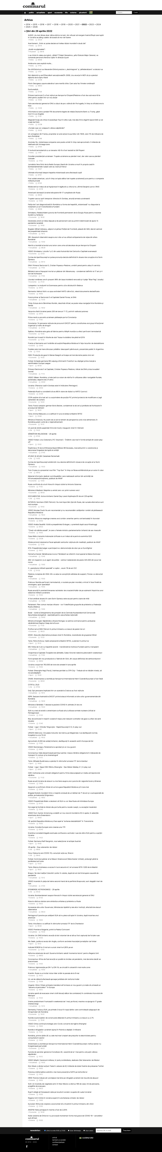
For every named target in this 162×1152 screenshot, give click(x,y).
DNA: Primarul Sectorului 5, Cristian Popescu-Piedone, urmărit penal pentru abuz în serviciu (64, 265)
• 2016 (40, 24)
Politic (31, 13)
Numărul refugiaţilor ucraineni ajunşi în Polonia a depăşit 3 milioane (54, 1030)
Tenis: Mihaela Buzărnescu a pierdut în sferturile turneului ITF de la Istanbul (57, 761)
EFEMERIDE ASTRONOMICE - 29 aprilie (43, 889)
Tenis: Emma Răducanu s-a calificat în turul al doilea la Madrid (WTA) (55, 414)
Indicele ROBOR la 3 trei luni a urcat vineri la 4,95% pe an (50, 947)
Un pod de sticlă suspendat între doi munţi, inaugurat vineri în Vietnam (56, 428)
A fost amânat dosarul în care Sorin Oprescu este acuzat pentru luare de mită (58, 599)
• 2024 (97, 24)
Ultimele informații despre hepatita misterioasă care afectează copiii (55, 173)
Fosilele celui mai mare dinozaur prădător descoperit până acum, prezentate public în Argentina (66, 349)
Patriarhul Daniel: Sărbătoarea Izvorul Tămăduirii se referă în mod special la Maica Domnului (64, 554)
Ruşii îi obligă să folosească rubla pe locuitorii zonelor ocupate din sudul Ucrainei (59, 1092)
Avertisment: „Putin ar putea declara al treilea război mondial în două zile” (57, 43)
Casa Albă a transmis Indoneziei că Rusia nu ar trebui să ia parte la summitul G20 (60, 536)
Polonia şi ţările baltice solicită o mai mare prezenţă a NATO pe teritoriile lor (57, 1072)
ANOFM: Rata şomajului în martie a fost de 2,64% (47, 1110)
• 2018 (54, 24)
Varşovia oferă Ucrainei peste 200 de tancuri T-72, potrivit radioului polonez (58, 311)
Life (66, 13)
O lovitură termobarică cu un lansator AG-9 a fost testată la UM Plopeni (56, 150)
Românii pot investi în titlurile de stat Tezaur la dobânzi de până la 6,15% (56, 337)
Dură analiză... (33, 89)
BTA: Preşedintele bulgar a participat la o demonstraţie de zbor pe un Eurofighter (60, 548)
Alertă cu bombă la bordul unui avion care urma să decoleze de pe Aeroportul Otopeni (62, 245)
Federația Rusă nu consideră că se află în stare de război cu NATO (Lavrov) (57, 392)
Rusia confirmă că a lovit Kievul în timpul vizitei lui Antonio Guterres (54, 484)
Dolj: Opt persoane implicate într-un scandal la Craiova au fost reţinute (56, 691)
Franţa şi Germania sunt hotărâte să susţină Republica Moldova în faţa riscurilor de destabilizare (66, 343)
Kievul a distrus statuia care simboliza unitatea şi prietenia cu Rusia (54, 901)
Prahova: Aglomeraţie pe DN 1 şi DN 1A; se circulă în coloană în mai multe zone (59, 967)
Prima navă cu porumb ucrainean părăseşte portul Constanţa (52, 317)
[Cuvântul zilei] (89, 12)
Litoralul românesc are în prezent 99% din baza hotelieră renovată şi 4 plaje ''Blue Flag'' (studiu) (66, 280)
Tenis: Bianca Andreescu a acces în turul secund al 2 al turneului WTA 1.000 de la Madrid (62, 867)
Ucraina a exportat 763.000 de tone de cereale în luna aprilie (52, 665)
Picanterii (83, 13)
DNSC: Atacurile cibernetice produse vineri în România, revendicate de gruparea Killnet (62, 635)
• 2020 (68, 24)
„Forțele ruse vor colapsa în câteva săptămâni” (46, 128)
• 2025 (26, 27)
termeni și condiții (59, 1140)
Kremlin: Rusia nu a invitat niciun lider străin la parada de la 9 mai (53, 973)
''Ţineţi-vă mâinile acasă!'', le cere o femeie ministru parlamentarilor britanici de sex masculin (64, 530)
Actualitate (40, 13)
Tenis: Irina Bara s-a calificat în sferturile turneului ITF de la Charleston (56, 924)
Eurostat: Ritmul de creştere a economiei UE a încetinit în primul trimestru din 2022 (61, 1104)
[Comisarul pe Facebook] (26, 1146)
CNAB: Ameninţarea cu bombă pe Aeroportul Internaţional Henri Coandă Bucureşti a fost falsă (65, 679)
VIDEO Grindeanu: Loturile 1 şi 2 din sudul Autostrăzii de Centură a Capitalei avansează (62, 251)
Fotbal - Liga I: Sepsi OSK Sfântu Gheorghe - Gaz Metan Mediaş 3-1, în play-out (59, 767)
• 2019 (61, 24)
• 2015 (33, 24)
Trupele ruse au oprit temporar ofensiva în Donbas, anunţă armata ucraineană (59, 199)
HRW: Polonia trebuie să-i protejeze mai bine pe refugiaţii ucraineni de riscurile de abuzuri (63, 1078)
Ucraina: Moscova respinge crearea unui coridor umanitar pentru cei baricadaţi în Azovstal (63, 518)
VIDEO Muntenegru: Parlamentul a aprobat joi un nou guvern (52, 747)
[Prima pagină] (24, 12)
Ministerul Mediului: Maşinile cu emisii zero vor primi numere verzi (54, 490)
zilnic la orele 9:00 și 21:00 (55, 1130)
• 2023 (90, 24)
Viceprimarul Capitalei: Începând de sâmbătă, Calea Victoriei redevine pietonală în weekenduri (65, 653)
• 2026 (33, 27)
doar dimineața (75, 1130)
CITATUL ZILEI (33, 685)
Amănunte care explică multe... (40, 63)
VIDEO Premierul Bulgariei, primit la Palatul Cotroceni (49, 930)
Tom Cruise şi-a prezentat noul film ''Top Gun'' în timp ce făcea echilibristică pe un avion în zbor (66, 470)
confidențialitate (58, 1142)
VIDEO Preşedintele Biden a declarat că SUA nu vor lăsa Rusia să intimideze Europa (61, 801)
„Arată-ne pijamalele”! (36, 49)
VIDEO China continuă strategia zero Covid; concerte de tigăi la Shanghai (57, 1024)
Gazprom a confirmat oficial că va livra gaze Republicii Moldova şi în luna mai (58, 787)
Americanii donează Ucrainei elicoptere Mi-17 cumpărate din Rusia (54, 193)
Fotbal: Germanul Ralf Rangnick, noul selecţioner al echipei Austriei (54, 841)
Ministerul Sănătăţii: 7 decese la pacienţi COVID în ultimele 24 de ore (55, 705)
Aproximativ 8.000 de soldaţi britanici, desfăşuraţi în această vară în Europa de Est (60, 741)
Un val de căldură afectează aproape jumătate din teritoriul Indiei (53, 979)
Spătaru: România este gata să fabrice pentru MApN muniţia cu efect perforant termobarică (64, 331)
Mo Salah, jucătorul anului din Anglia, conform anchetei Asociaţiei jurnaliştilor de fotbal (62, 941)
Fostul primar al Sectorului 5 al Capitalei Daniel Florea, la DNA (52, 297)
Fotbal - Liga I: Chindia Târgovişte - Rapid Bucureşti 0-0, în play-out (55, 727)
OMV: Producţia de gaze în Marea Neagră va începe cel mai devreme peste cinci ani (61, 355)
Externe (73, 13)
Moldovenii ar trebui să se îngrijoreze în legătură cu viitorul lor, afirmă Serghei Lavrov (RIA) (63, 187)
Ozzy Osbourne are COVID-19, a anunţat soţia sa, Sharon (50, 853)
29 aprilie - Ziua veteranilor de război (42, 847)
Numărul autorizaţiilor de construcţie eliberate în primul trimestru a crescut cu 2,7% (61, 1018)
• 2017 (47, 24)
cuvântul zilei (87, 1138)
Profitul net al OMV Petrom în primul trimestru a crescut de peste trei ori (56, 629)
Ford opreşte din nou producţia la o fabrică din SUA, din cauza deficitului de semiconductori (64, 659)
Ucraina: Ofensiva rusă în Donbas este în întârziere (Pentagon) (53, 386)
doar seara (89, 1130)
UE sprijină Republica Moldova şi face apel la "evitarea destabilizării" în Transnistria (60, 821)
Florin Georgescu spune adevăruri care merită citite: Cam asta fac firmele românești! (61, 83)
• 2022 (83, 24)
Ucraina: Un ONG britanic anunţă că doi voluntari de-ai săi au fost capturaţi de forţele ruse (64, 935)
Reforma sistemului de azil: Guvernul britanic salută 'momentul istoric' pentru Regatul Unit (63, 953)
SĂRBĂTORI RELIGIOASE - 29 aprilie (42, 434)
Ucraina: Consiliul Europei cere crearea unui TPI (46, 827)
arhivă (54, 1138)
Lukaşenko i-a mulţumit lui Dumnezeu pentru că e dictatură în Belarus (55, 285)
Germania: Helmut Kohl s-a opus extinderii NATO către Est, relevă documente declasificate (63, 291)
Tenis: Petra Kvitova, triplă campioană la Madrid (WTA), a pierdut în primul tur (58, 641)
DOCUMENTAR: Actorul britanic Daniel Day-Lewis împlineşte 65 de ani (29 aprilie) (60, 496)
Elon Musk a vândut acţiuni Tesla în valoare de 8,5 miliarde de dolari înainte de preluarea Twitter (66, 1066)
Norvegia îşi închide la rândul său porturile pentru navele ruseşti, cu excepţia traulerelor (62, 807)
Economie (58, 13)
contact (55, 1145)
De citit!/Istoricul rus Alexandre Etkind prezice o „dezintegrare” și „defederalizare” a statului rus (65, 69)
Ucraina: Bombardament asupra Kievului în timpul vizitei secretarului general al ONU (61, 895)
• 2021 (76, 24)
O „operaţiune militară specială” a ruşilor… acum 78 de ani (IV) (52, 568)
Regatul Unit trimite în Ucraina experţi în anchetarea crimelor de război (56, 1098)
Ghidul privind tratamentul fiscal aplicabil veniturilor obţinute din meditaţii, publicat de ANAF (64, 542)
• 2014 (26, 24)
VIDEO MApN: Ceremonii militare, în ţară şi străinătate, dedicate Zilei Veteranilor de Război (63, 1060)
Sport (50, 13)
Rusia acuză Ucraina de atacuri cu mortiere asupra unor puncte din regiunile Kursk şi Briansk (64, 781)
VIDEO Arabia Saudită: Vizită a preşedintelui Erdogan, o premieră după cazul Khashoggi (62, 524)
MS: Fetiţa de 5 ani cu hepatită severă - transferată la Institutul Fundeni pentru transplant (63, 647)
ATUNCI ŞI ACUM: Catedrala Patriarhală (43, 456)
